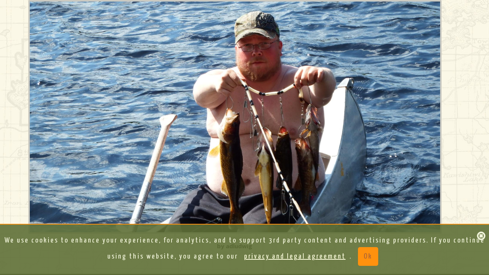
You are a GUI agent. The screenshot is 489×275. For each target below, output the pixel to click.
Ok (368, 256)
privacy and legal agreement (295, 256)
